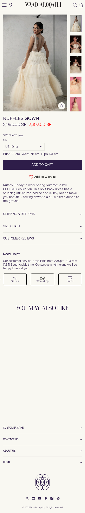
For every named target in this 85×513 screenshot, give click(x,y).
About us (9, 451)
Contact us (10, 439)
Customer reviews (18, 238)
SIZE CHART (11, 226)
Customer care (13, 428)
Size (6, 140)
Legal (7, 462)
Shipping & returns (19, 214)
